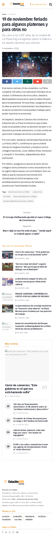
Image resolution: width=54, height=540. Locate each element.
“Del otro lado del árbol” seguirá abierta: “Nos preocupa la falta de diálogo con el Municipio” (31, 267)
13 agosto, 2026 (22, 300)
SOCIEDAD (6, 519)
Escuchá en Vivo (39, 4)
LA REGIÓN (17, 516)
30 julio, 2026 (22, 332)
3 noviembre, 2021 (10, 48)
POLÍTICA (42, 516)
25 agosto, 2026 (22, 273)
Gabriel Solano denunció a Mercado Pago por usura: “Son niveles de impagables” (29, 432)
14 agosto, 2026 (22, 288)
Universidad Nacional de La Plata (18, 201)
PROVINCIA (29, 516)
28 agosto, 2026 (22, 258)
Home (4, 14)
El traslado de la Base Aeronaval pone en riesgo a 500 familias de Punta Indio (30, 419)
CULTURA (18, 519)
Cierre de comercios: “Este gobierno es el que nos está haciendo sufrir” (21, 389)
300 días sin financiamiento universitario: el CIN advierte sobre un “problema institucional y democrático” (30, 407)
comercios (37, 191)
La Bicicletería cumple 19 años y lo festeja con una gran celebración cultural (31, 282)
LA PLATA (12, 14)
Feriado (7, 196)
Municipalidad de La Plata (25, 196)
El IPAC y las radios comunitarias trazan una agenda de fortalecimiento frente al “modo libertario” (30, 447)
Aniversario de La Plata (18, 191)
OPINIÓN (29, 519)
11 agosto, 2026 (22, 318)
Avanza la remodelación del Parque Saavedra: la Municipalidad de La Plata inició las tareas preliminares (33, 326)
